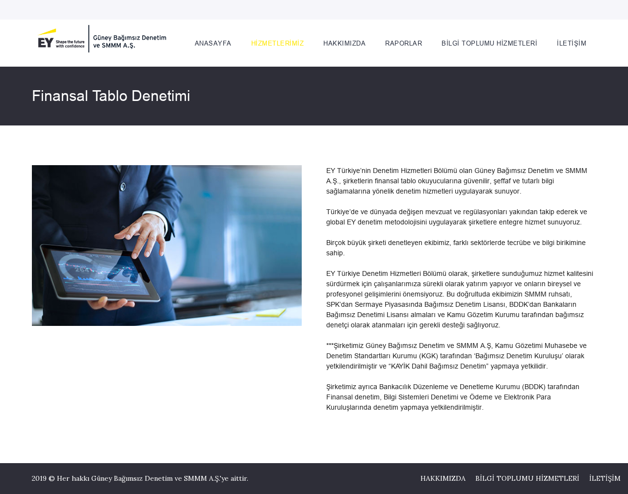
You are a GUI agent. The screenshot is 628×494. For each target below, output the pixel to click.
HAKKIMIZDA (443, 478)
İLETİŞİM (605, 478)
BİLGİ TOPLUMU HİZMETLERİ (527, 478)
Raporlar (403, 43)
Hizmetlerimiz (277, 43)
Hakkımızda (344, 43)
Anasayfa (213, 43)
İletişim (571, 43)
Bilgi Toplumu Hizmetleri (489, 43)
